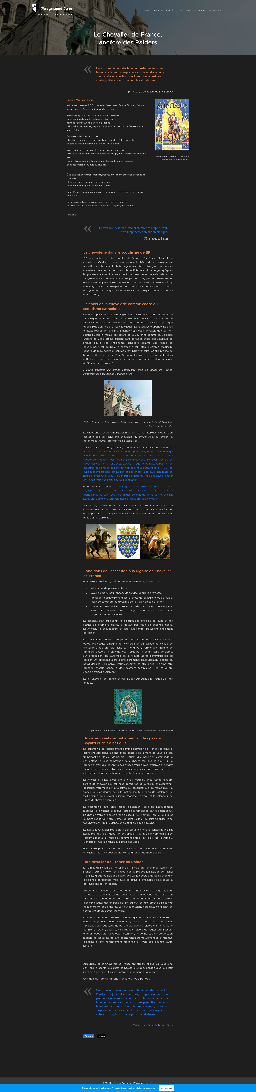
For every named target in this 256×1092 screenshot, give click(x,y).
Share (90, 1036)
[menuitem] (146, 10)
